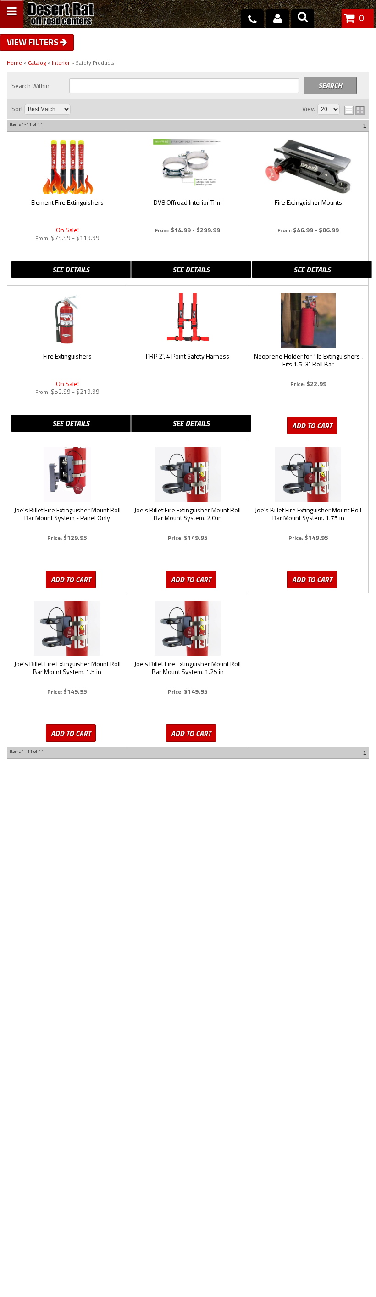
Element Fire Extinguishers (67, 203)
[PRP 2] (187, 320)
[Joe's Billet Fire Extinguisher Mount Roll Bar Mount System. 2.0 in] (187, 474)
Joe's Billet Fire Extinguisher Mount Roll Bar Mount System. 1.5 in (67, 668)
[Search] (302, 18)
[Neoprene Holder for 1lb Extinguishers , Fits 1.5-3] (308, 320)
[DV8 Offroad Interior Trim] (187, 166)
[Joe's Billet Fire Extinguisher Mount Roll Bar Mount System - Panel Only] (67, 474)
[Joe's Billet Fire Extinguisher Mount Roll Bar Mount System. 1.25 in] (187, 628)
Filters (44, 42)
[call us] (252, 18)
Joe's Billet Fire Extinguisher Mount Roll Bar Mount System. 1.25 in (187, 668)
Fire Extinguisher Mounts (308, 203)
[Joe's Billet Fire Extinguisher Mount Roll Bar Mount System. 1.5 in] (67, 628)
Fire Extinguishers (67, 357)
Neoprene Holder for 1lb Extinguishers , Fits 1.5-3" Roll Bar (308, 360)
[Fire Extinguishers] (67, 320)
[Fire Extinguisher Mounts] (308, 166)
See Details (70, 269)
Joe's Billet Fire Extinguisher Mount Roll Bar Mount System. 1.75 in (308, 514)
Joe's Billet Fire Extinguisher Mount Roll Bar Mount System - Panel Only (67, 514)
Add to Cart (312, 425)
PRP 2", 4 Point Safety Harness (187, 357)
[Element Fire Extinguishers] (67, 166)
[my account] (277, 18)
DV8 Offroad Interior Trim (188, 203)
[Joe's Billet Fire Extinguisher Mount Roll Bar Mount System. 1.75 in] (308, 474)
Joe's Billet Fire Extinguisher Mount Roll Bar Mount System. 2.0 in (187, 514)
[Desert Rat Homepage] (61, 15)
